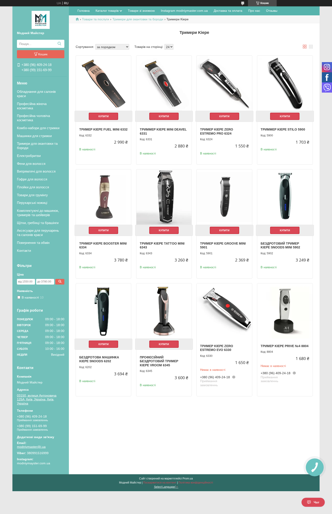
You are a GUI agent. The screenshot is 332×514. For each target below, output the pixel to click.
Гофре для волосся (32, 179)
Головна (83, 10)
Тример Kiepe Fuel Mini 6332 (103, 129)
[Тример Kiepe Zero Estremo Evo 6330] (224, 311)
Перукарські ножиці (32, 203)
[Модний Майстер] (41, 19)
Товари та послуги (95, 19)
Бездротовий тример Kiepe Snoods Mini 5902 (280, 245)
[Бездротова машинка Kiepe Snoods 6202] (103, 311)
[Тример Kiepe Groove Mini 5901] (224, 196)
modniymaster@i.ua (31, 447)
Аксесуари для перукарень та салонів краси (38, 233)
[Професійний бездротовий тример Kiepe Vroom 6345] (164, 311)
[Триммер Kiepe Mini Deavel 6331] (164, 83)
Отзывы (271, 10)
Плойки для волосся (33, 187)
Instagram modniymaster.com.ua (184, 10)
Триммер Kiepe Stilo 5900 (283, 129)
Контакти (24, 250)
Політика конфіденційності (195, 482)
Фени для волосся (31, 164)
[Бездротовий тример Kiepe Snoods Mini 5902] (284, 196)
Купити (103, 116)
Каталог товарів (107, 10)
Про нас (254, 10)
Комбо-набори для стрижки (38, 128)
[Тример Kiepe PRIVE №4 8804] (284, 311)
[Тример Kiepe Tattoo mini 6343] (164, 196)
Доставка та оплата (228, 10)
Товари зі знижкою (141, 10)
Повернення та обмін (33, 243)
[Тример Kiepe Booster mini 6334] (103, 196)
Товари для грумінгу (32, 195)
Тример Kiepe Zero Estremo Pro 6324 (216, 131)
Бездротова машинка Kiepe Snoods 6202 (99, 359)
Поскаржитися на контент (159, 482)
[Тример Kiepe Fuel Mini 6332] (103, 83)
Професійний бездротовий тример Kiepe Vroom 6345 (159, 361)
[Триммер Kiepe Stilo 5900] (284, 83)
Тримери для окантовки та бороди (37, 146)
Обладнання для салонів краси (36, 94)
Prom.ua (187, 478)
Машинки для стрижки (34, 136)
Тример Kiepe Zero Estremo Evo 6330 (216, 348)
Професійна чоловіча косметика (33, 118)
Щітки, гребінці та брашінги (37, 223)
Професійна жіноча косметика (32, 106)
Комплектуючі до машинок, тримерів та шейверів (38, 213)
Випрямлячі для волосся (36, 171)
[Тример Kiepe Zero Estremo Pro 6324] (224, 83)
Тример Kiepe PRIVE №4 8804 (285, 346)
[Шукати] (59, 44)
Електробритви (29, 156)
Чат (316, 502)
